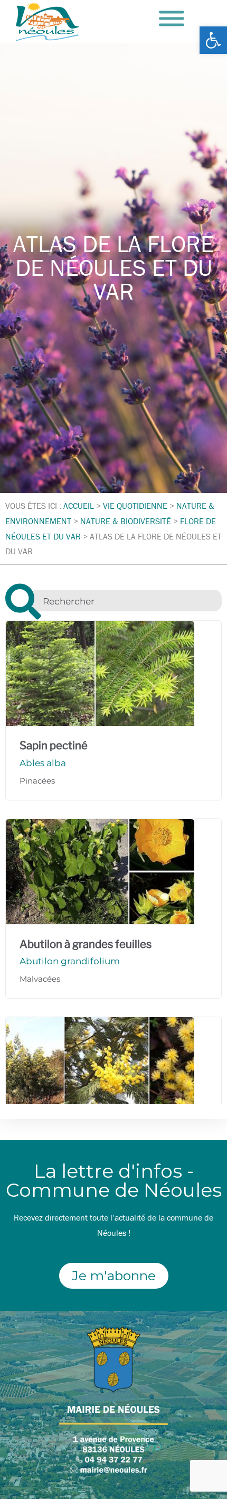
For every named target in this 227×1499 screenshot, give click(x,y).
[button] (213, 40)
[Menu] (171, 18)
